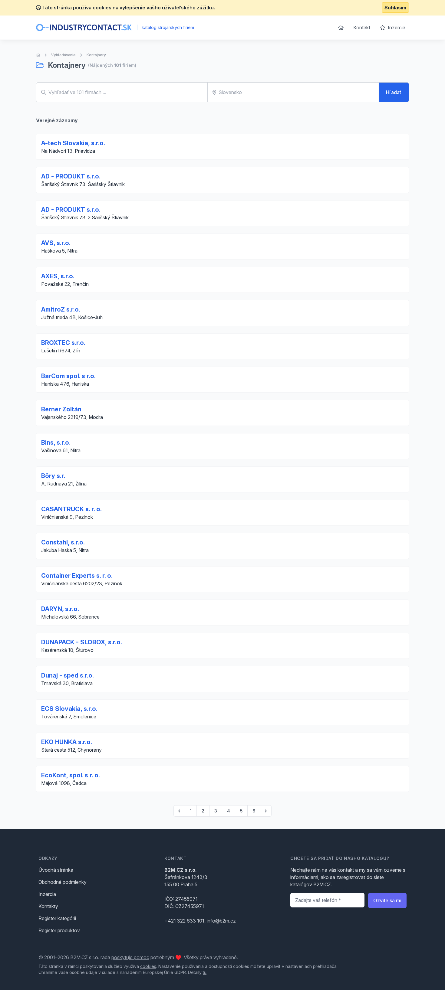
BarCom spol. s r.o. (68, 376)
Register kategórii (57, 918)
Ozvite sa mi (387, 900)
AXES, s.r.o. (57, 276)
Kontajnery (96, 55)
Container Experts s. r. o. (77, 575)
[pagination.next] (266, 811)
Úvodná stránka (55, 870)
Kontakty (48, 906)
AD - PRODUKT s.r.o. (71, 176)
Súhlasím (395, 8)
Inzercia (396, 28)
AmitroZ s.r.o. (60, 309)
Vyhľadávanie (63, 55)
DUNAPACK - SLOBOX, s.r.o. (81, 642)
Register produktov (59, 930)
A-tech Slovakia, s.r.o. (73, 143)
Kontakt (361, 28)
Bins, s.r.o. (56, 442)
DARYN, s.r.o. (60, 609)
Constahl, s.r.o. (63, 542)
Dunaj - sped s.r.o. (67, 675)
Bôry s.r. (53, 475)
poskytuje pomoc (130, 957)
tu (204, 972)
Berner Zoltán (61, 409)
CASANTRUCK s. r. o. (71, 509)
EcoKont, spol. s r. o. (70, 775)
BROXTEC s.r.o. (63, 342)
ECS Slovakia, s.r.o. (69, 708)
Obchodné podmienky (62, 882)
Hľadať (393, 92)
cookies (148, 966)
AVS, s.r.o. (56, 243)
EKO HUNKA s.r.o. (66, 742)
